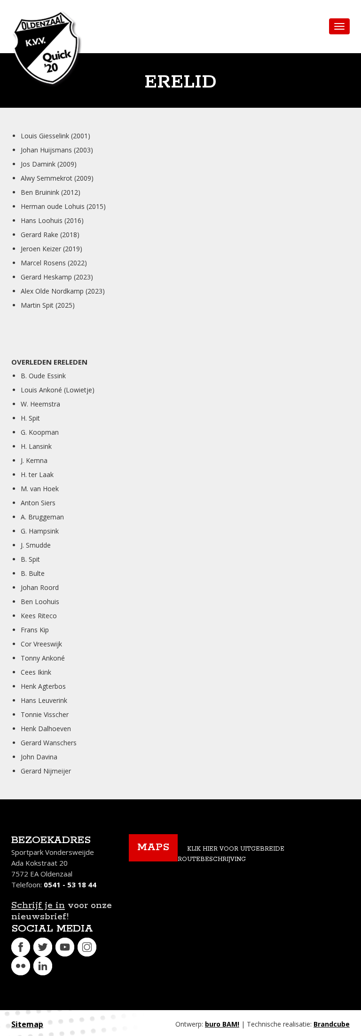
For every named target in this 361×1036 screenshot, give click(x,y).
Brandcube (332, 1024)
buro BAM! (222, 1024)
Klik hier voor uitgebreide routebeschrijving (231, 854)
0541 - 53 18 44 (70, 884)
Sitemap (27, 1024)
